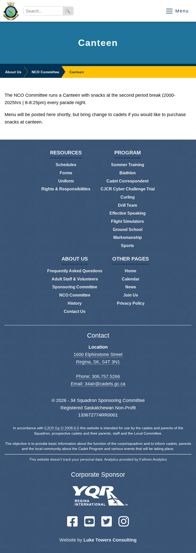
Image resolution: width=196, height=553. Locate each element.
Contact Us (74, 311)
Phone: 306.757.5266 (98, 376)
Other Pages (130, 259)
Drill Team (127, 205)
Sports (127, 245)
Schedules (66, 165)
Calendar (130, 279)
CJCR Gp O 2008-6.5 (61, 428)
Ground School (127, 229)
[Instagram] (123, 521)
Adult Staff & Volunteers (75, 279)
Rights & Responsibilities (65, 189)
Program (127, 152)
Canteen (76, 72)
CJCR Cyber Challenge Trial (128, 189)
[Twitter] (106, 521)
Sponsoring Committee (74, 287)
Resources (66, 152)
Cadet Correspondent (127, 181)
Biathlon (127, 173)
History (75, 303)
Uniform (66, 181)
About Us (13, 72)
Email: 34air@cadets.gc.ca (98, 383)
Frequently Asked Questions (74, 271)
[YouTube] (89, 521)
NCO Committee (45, 72)
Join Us (130, 295)
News (130, 287)
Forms (66, 173)
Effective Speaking (127, 213)
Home (130, 271)
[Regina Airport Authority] (98, 497)
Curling (127, 197)
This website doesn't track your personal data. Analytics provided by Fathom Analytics (98, 459)
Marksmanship (127, 237)
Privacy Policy (130, 303)
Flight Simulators (127, 221)
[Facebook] (72, 521)
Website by (98, 540)
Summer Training (127, 165)
